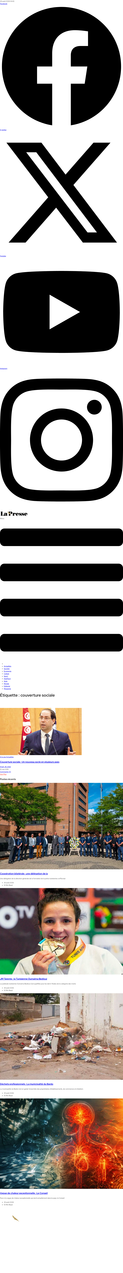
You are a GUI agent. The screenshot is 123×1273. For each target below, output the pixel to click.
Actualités (7, 666)
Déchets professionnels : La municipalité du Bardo (26, 1083)
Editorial (7, 686)
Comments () (5, 772)
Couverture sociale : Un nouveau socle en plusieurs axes (29, 761)
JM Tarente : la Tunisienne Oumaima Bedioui (23, 978)
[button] (61, 589)
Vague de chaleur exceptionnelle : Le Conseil (24, 1193)
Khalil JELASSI (5, 767)
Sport (6, 676)
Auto (5, 681)
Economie (7, 671)
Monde (6, 684)
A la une (3, 757)
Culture (6, 674)
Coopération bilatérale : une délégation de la (24, 873)
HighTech (7, 679)
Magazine (7, 689)
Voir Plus (3, 774)
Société (7, 669)
